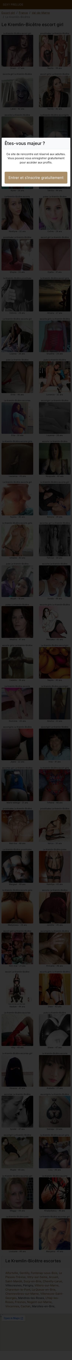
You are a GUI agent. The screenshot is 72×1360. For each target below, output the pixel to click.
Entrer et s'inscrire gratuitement (36, 177)
